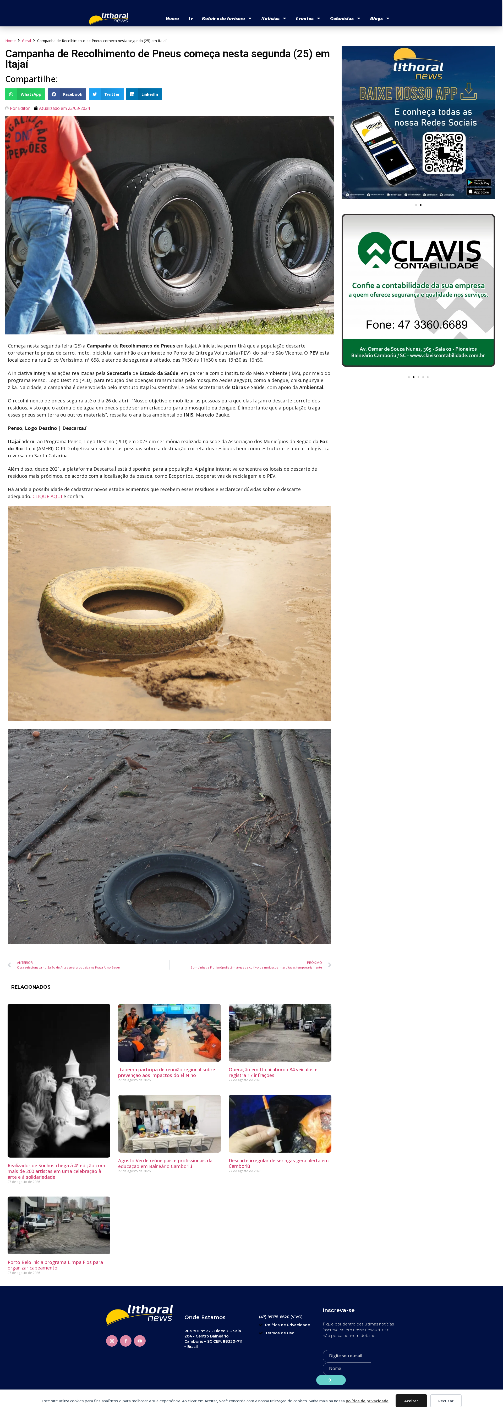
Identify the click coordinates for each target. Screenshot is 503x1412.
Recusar (445, 1400)
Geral (26, 40)
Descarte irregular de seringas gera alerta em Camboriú (279, 1163)
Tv (190, 18)
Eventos (305, 18)
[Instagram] (112, 1341)
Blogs (376, 18)
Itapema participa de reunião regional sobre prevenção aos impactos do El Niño (166, 1072)
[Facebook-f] (126, 1341)
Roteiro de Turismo (223, 18)
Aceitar (411, 1400)
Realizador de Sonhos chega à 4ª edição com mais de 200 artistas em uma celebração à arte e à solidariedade (56, 1171)
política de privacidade (367, 1400)
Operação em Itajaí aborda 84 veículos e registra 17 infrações (273, 1072)
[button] (25, 94)
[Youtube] (139, 1341)
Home (172, 18)
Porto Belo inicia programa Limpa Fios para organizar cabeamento (55, 1265)
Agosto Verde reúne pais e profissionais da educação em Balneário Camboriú (165, 1163)
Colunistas (342, 18)
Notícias (270, 18)
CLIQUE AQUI (47, 496)
